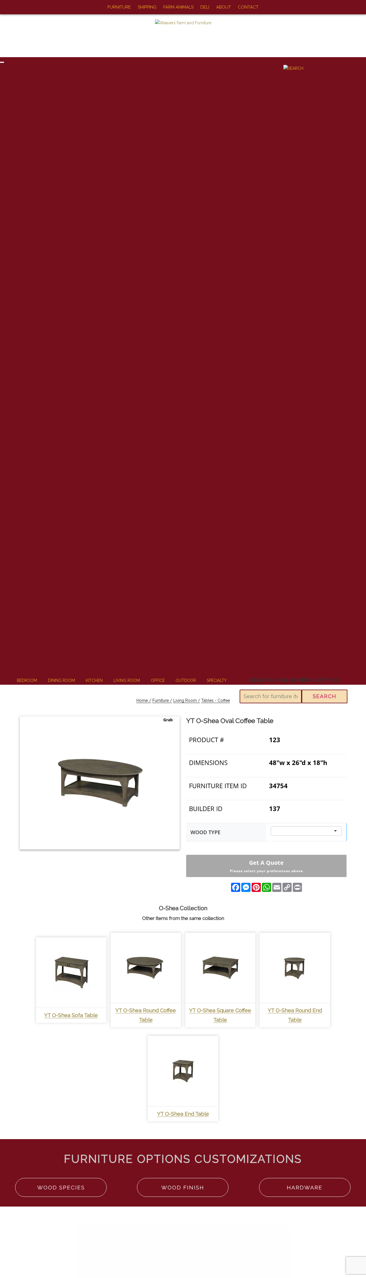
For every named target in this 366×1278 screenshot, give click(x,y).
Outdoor (186, 680)
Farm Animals (178, 7)
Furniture (119, 7)
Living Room (127, 680)
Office (158, 680)
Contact (248, 7)
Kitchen (94, 680)
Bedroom (27, 680)
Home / (143, 700)
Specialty (217, 680)
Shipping (147, 7)
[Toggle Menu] (2, 62)
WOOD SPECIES (61, 1187)
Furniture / (162, 700)
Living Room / (186, 700)
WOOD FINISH (182, 1187)
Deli (204, 7)
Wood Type (205, 832)
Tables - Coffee (215, 700)
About (223, 7)
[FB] (9, 7)
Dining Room (61, 680)
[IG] (19, 7)
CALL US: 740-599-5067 (183, 1264)
